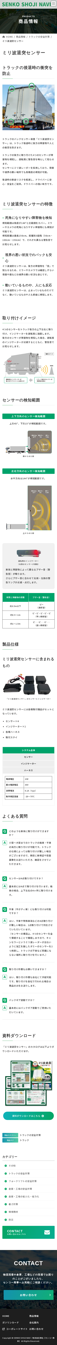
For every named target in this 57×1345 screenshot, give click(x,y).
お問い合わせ (28, 1295)
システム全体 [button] (28, 750)
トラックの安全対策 (30, 1135)
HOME (5, 1315)
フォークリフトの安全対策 (23, 1181)
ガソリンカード (10, 1322)
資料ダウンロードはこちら (26, 1115)
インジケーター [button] (28, 763)
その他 (12, 1165)
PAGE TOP (49, 1336)
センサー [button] (28, 756)
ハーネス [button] (28, 770)
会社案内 (34, 1322)
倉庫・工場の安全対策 (20, 1188)
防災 (11, 1219)
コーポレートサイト (17, 1329)
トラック (24, 1140)
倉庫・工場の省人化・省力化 (24, 1196)
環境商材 (13, 1211)
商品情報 (34, 1315)
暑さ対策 (13, 1204)
